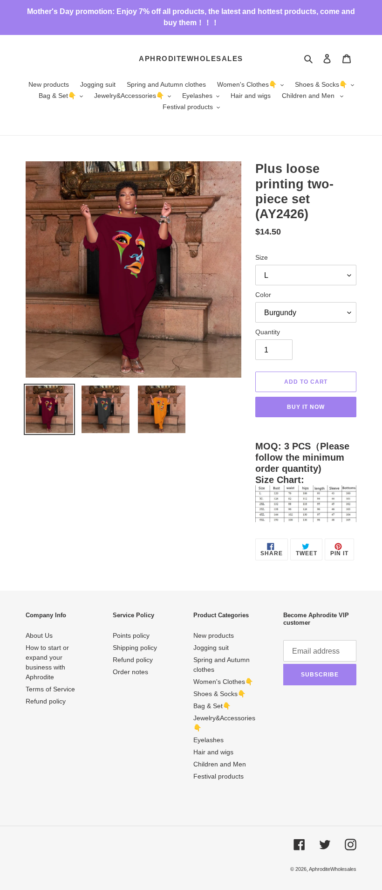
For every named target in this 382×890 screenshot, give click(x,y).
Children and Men (219, 764)
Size (261, 257)
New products (213, 635)
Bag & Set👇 (212, 706)
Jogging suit (211, 647)
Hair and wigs (213, 752)
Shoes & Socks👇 (219, 693)
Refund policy (46, 701)
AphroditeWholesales (191, 58)
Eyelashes (208, 740)
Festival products (218, 776)
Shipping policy (135, 647)
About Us (39, 635)
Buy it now (306, 407)
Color (263, 294)
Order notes (130, 672)
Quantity (267, 332)
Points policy (131, 635)
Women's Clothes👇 (223, 681)
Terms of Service (50, 689)
